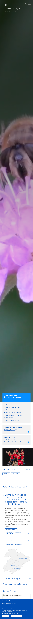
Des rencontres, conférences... (14, 544)
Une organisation (10, 529)
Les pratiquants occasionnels (14, 410)
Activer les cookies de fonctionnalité (11, 613)
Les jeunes (9, 417)
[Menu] (29, 4)
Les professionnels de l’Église (14, 415)
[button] (27, 469)
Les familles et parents (12, 420)
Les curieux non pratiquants (14, 412)
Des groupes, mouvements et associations (13, 533)
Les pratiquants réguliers (13, 405)
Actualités (9, 479)
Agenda (5, 473)
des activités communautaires (14, 536)
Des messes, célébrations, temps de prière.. (15, 541)
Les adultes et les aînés (13, 407)
